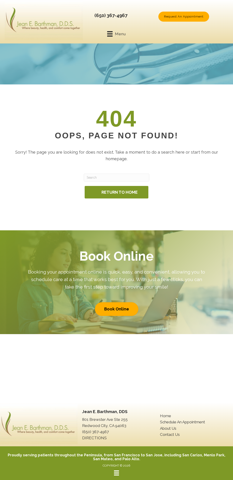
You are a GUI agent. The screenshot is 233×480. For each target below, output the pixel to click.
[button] (183, 17)
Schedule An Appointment (182, 422)
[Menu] (116, 473)
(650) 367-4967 (110, 15)
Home (165, 416)
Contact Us (170, 434)
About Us (168, 428)
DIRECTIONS (94, 438)
